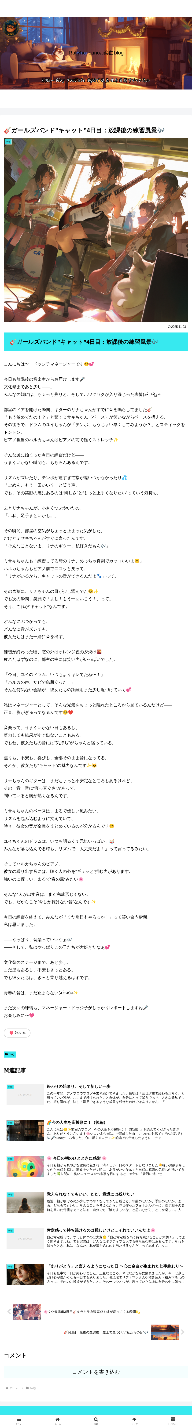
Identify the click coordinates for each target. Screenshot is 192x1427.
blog (12, 1054)
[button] (178, 916)
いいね (17, 1033)
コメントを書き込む (96, 1372)
